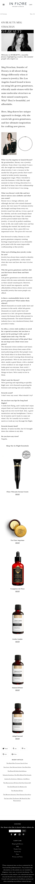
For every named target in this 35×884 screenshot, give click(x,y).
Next (31, 14)
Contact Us (17, 851)
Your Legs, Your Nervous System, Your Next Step (17, 767)
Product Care (17, 849)
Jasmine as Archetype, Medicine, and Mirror (17, 779)
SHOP (17, 494)
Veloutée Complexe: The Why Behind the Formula (17, 775)
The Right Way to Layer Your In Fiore (17, 763)
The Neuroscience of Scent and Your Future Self (17, 783)
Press (17, 854)
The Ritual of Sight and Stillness (17, 771)
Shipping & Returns (17, 844)
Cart (30, 4)
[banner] (18, 5)
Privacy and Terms (17, 857)
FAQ (17, 846)
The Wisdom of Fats (17, 790)
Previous (4, 14)
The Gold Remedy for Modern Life (17, 786)
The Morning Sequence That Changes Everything (17, 794)
